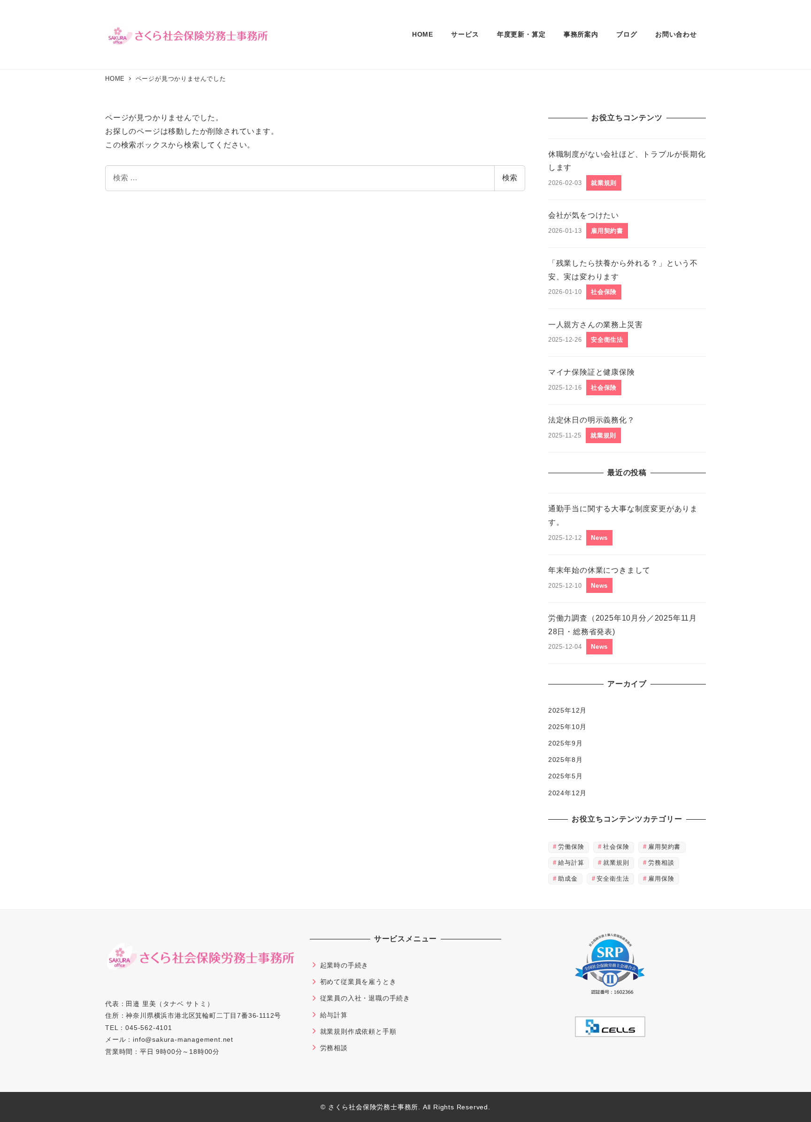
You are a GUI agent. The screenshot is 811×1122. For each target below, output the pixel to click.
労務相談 (661, 862)
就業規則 (616, 862)
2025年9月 (565, 743)
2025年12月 (567, 710)
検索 (509, 178)
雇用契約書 (664, 846)
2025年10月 (567, 726)
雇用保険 (661, 878)
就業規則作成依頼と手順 (358, 1031)
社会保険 (616, 846)
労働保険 (571, 846)
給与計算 (571, 862)
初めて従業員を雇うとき (358, 981)
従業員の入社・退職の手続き (365, 998)
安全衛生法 (613, 878)
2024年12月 (567, 793)
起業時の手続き (344, 965)
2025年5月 (565, 776)
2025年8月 (565, 759)
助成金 (567, 878)
